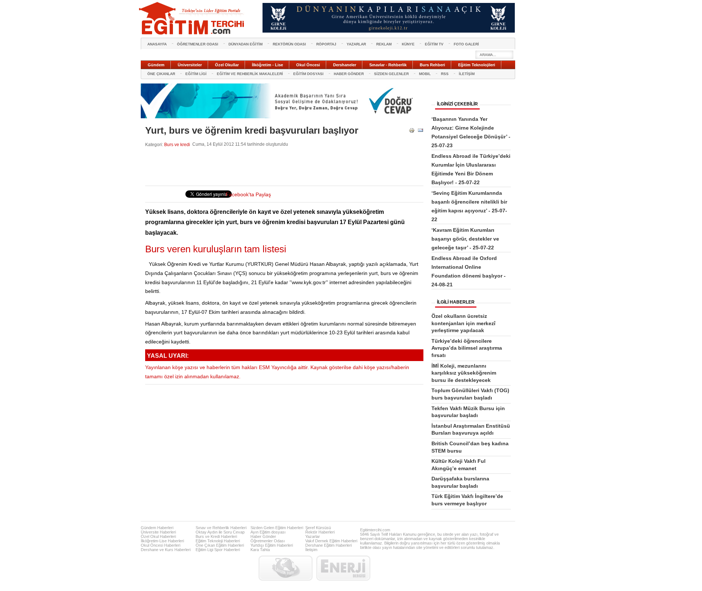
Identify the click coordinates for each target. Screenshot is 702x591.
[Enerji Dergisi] (343, 568)
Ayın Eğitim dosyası (268, 532)
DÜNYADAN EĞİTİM (246, 44)
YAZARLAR (356, 44)
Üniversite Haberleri (158, 532)
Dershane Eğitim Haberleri (328, 545)
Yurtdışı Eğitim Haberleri (271, 545)
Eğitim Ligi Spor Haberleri (218, 549)
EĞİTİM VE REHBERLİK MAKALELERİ (250, 74)
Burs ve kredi (177, 144)
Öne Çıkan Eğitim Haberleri (220, 545)
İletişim (311, 549)
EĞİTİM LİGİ (196, 74)
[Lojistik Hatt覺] (285, 568)
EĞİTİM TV (434, 44)
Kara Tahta (260, 549)
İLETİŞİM (467, 74)
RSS (445, 74)
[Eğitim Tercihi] (192, 18)
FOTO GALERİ (466, 44)
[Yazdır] (412, 131)
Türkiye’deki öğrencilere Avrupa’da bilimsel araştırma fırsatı (466, 348)
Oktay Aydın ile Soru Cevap (220, 532)
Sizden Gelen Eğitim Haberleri (276, 527)
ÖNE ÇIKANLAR (161, 74)
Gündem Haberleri (157, 527)
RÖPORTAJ (326, 44)
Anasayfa (157, 44)
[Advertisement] (278, 166)
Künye (408, 44)
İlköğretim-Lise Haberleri (162, 541)
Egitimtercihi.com (375, 530)
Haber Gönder (263, 536)
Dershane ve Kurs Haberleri (165, 549)
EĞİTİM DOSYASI (308, 74)
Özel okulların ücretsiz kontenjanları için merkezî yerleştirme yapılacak (463, 323)
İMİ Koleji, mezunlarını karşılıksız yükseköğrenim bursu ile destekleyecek (463, 373)
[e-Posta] (420, 131)
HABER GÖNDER (349, 74)
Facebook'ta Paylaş (248, 194)
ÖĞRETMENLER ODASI (197, 44)
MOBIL (425, 74)
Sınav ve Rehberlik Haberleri (221, 527)
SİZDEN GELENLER (391, 74)
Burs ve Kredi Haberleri (216, 536)
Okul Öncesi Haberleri (160, 545)
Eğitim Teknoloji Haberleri (218, 541)
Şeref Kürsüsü (318, 527)
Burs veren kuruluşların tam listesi (215, 249)
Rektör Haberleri (320, 532)
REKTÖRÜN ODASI (289, 44)
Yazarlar (312, 536)
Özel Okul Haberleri (158, 536)
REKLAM (384, 44)
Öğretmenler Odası (267, 541)
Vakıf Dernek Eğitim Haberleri (331, 541)
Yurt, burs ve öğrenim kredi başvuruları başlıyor (251, 130)
